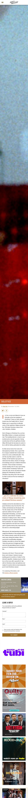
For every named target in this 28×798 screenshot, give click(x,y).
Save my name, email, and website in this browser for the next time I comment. (13, 630)
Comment (4, 611)
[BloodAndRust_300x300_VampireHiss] (14, 738)
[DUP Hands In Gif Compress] (14, 762)
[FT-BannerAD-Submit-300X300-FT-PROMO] (14, 665)
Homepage (5, 789)
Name (3, 619)
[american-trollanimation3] (14, 641)
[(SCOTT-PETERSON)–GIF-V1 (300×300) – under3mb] (14, 714)
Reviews (5, 790)
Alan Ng (5, 406)
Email (3, 624)
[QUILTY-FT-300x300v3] (14, 689)
